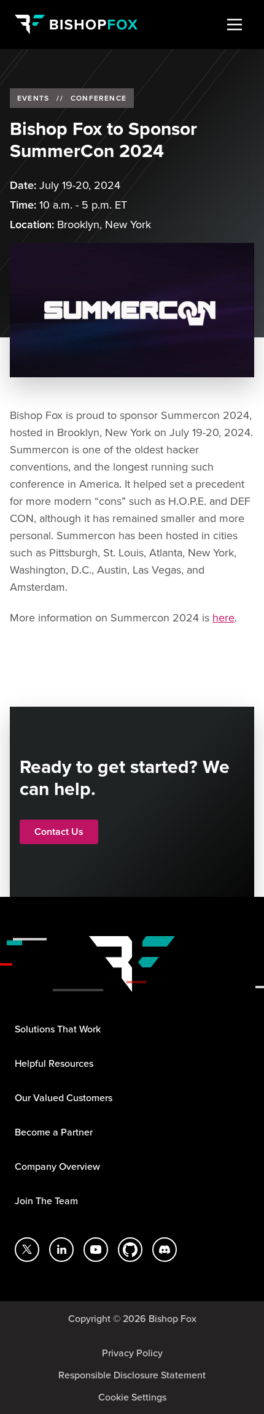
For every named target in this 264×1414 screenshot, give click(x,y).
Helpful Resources (54, 1063)
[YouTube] (95, 1249)
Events (33, 98)
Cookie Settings (132, 1397)
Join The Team (46, 1200)
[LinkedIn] (61, 1249)
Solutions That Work (58, 1029)
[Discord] (164, 1249)
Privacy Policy (132, 1352)
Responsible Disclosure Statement (132, 1374)
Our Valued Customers (63, 1097)
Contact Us (58, 831)
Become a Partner (54, 1132)
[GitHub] (130, 1249)
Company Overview (57, 1166)
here (223, 617)
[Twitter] (27, 1249)
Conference (98, 98)
